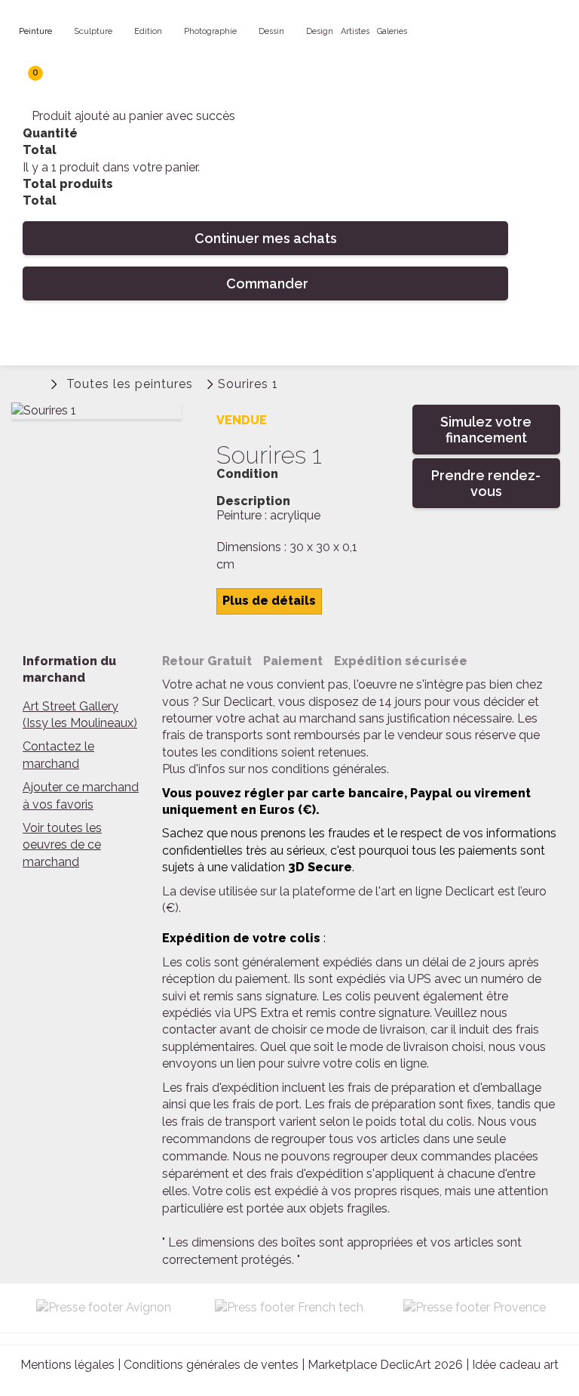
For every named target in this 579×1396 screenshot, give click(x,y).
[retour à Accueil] (34, 382)
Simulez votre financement (486, 429)
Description (253, 501)
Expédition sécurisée (400, 661)
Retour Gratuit (207, 661)
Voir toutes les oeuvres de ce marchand (62, 845)
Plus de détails (269, 600)
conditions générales (329, 769)
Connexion (472, 385)
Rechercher (504, 336)
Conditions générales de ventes (211, 1364)
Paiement (293, 661)
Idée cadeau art (515, 1364)
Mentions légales (67, 1364)
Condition (247, 474)
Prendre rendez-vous (486, 483)
